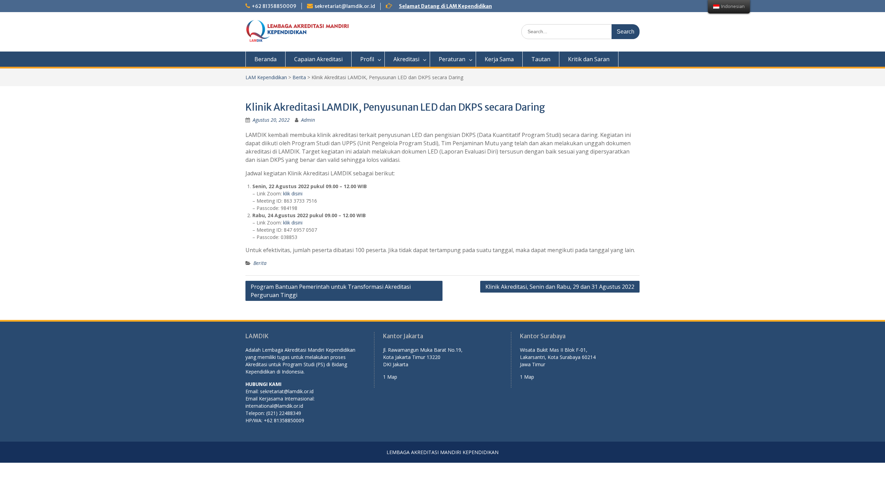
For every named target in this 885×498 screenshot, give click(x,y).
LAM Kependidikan (266, 77)
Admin (308, 120)
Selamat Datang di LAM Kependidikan (445, 6)
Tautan (540, 59)
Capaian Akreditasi (318, 59)
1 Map (390, 377)
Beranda (265, 59)
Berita (299, 77)
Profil (367, 59)
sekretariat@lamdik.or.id (345, 6)
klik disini (292, 193)
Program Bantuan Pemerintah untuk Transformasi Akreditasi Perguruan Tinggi (331, 291)
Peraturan (452, 59)
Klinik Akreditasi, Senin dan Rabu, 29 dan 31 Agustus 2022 (559, 286)
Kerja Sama (499, 59)
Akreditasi (406, 59)
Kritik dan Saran (588, 59)
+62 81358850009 (274, 6)
